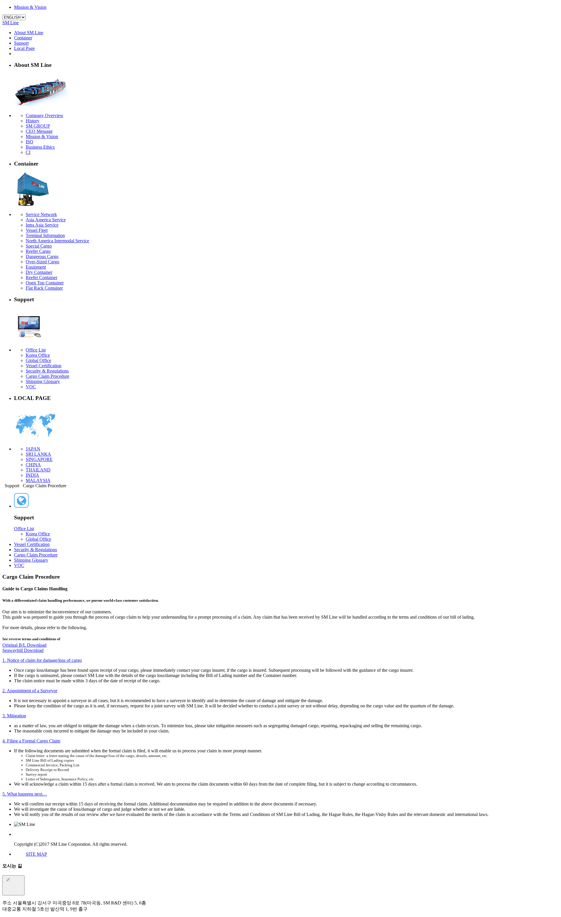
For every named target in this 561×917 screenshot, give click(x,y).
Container (23, 37)
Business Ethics (40, 147)
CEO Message (39, 131)
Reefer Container (41, 277)
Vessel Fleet (37, 230)
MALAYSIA (38, 480)
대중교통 (11, 908)
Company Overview (44, 115)
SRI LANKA (38, 454)
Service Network (41, 214)
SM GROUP (38, 125)
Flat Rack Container (44, 288)
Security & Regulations (47, 370)
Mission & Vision (30, 7)
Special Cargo (39, 245)
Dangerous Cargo (42, 256)
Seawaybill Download (23, 650)
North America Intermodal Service (57, 240)
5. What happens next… (24, 793)
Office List (36, 349)
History (32, 120)
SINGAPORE (39, 459)
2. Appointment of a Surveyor (29, 690)
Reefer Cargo (38, 251)
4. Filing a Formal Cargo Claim (31, 740)
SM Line (10, 22)
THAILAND (38, 469)
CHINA (33, 464)
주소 (7, 902)
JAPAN (33, 448)
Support (21, 43)
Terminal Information (45, 235)
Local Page (24, 48)
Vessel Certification (43, 365)
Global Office (38, 360)
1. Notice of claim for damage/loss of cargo (42, 660)
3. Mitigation (14, 715)
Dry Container (39, 272)
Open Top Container (45, 282)
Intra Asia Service (42, 224)
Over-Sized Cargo (42, 261)
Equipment (36, 267)
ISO (29, 141)
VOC (31, 386)
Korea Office (38, 355)
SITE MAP (36, 854)
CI (28, 152)
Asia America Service (46, 219)
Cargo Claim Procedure (47, 376)
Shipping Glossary (43, 381)
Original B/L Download (24, 645)
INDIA (32, 475)
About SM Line (28, 32)
